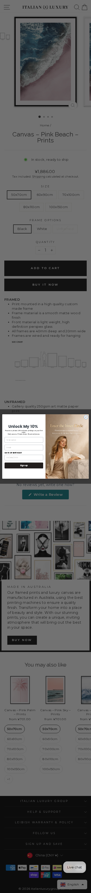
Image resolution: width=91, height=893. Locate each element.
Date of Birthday (13, 452)
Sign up (24, 465)
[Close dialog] (86, 417)
